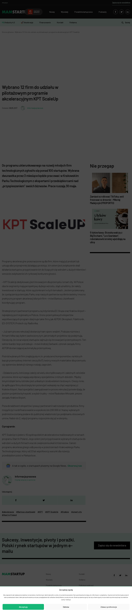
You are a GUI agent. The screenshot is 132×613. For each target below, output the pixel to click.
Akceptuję (23, 607)
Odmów (66, 607)
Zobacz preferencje (109, 607)
